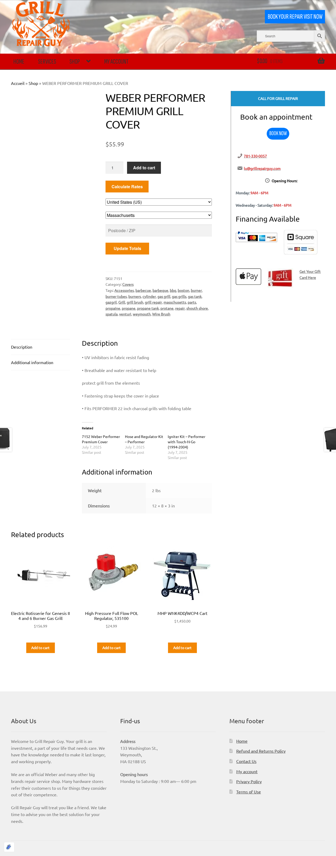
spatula (112, 314)
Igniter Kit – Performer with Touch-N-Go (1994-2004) (186, 441)
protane (167, 308)
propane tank (148, 308)
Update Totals (127, 248)
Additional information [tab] (32, 362)
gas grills (179, 296)
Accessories (124, 290)
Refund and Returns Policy (261, 750)
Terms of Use (248, 791)
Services (47, 62)
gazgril (111, 302)
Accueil (17, 83)
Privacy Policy (249, 781)
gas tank (195, 296)
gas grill (164, 296)
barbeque (160, 290)
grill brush (135, 302)
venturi (125, 314)
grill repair (153, 302)
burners (134, 296)
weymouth (142, 314)
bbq (173, 290)
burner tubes (116, 296)
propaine (113, 308)
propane (128, 308)
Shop (75, 62)
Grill (121, 302)
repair (180, 308)
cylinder (149, 296)
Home (18, 62)
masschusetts (175, 302)
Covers (128, 284)
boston (183, 290)
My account (116, 62)
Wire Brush (161, 314)
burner (196, 290)
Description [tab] (21, 346)
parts (192, 302)
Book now (278, 133)
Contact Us (246, 761)
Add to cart (144, 168)
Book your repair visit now (295, 17)
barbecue (143, 290)
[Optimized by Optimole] (9, 847)
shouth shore (197, 308)
